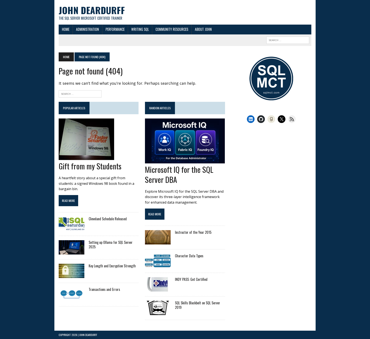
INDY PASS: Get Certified (191, 279)
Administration (87, 29)
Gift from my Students (90, 166)
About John (203, 29)
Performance (115, 29)
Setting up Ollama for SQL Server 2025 (111, 244)
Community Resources (171, 29)
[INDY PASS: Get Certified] (158, 288)
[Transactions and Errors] (71, 298)
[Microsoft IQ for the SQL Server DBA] (185, 160)
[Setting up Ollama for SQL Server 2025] (71, 251)
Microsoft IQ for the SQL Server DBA (179, 174)
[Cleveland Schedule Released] (71, 228)
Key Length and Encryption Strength (112, 265)
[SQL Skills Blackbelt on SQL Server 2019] (158, 312)
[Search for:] (80, 93)
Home (65, 29)
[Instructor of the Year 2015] (158, 241)
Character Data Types (189, 255)
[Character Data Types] (158, 265)
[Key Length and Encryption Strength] (71, 275)
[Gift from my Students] (86, 157)
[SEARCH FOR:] (287, 39)
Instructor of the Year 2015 (193, 232)
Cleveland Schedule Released (108, 218)
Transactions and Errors (104, 289)
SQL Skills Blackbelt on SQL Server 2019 (197, 305)
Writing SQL (140, 29)
